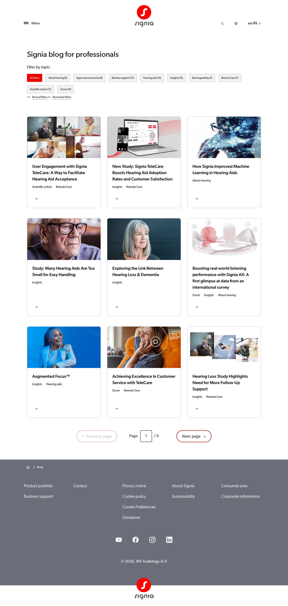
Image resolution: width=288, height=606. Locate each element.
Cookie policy (134, 497)
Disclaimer (131, 518)
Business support (38, 497)
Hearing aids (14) (152, 78)
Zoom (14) (65, 89)
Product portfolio (38, 486)
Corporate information (240, 497)
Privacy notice (134, 486)
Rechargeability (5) (202, 78)
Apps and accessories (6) (89, 78)
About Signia (183, 486)
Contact (80, 486)
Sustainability (183, 497)
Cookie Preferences (139, 507)
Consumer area (234, 486)
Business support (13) (123, 78)
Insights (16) (176, 78)
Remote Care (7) (229, 78)
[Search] (222, 23)
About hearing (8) (57, 78)
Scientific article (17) (40, 89)
